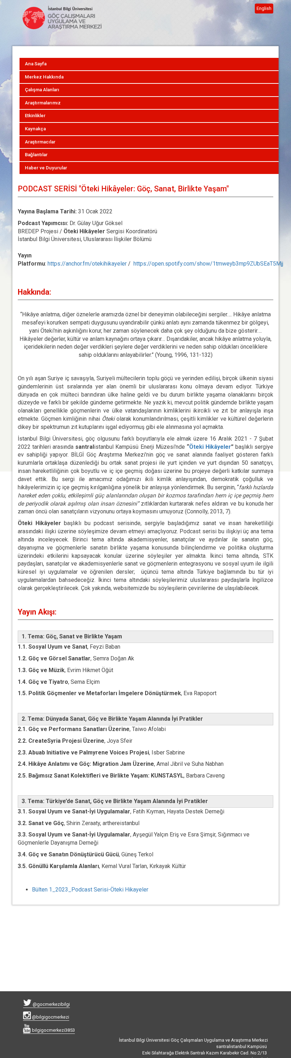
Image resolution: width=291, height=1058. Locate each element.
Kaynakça (35, 128)
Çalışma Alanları (42, 89)
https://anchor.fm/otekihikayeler (87, 263)
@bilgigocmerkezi (50, 1017)
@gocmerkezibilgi (51, 1004)
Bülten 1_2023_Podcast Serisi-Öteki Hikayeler (90, 889)
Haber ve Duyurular (46, 167)
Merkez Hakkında (44, 77)
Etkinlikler (35, 115)
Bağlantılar (36, 154)
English (264, 8)
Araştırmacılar (40, 141)
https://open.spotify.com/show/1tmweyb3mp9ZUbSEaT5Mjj (208, 263)
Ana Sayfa (35, 63)
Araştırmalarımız (43, 102)
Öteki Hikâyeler (210, 446)
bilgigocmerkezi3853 (53, 1030)
